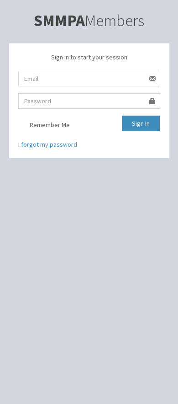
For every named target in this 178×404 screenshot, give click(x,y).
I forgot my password (47, 144)
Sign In (141, 123)
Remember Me (49, 125)
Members (89, 21)
